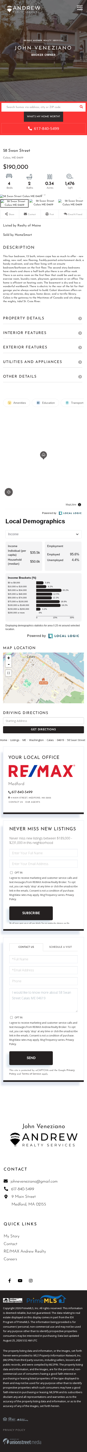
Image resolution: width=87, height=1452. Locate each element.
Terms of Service (31, 1073)
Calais (50, 740)
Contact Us (16, 802)
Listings (14, 740)
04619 (60, 740)
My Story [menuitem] (11, 1236)
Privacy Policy (14, 1430)
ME (24, 740)
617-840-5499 (46, 128)
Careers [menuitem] (10, 1259)
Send (31, 1058)
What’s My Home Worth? (43, 116)
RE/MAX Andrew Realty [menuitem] (25, 1251)
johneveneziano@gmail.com (34, 1181)
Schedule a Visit (60, 947)
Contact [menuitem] (10, 1244)
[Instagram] (30, 1280)
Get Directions (43, 729)
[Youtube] (20, 1280)
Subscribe (31, 913)
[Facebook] (9, 1280)
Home (3, 740)
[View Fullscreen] (8, 673)
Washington (36, 740)
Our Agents (32, 802)
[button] (81, 107)
